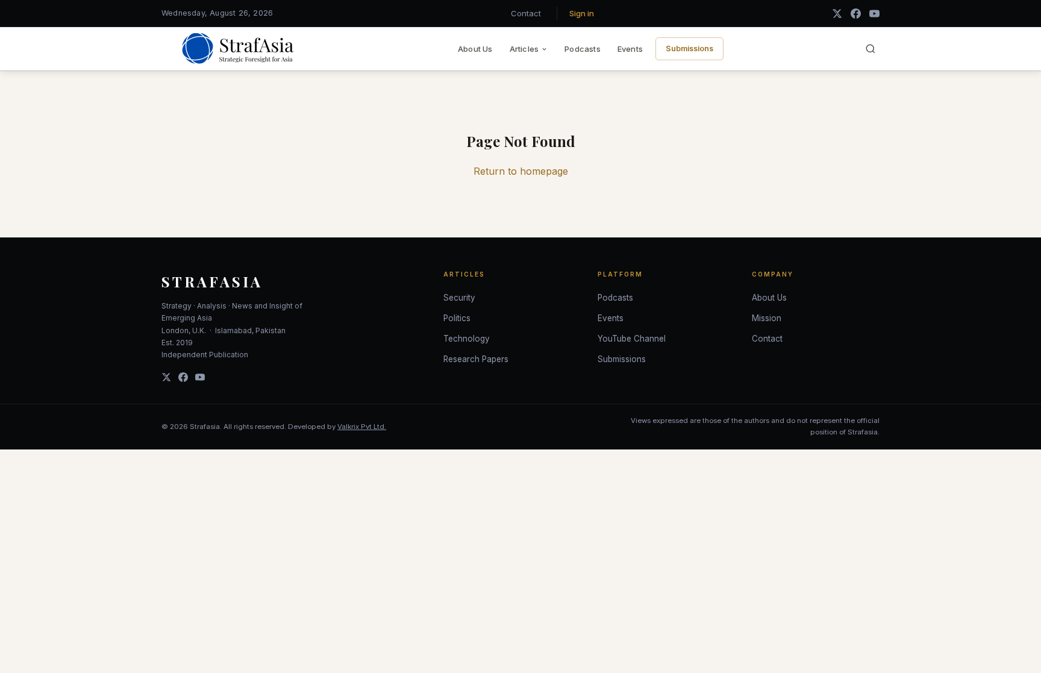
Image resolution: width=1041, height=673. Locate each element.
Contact (526, 13)
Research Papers (475, 359)
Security (459, 297)
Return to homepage (521, 171)
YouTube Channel (632, 338)
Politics (456, 318)
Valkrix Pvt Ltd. (361, 426)
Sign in (581, 13)
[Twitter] (166, 377)
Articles (524, 49)
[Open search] (870, 49)
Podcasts (582, 49)
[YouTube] (874, 13)
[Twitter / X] (837, 13)
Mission (766, 318)
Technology (466, 338)
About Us (475, 49)
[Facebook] (856, 13)
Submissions (689, 48)
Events (630, 49)
